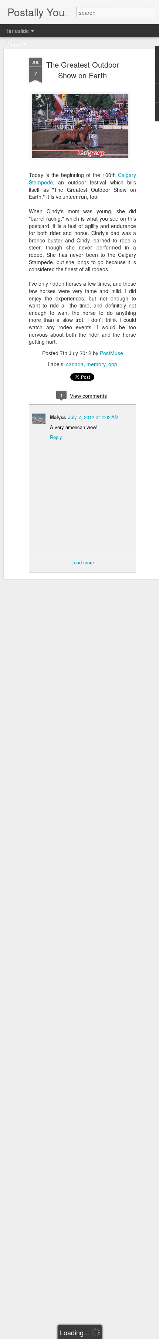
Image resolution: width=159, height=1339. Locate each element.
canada (75, 364)
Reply (56, 437)
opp (112, 364)
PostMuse (111, 353)
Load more (82, 562)
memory (96, 364)
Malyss (58, 417)
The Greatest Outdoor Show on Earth (82, 70)
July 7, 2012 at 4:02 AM (93, 417)
